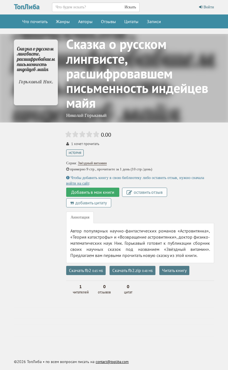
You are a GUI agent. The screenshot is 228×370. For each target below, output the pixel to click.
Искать (130, 7)
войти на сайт (77, 183)
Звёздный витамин (92, 163)
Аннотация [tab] (80, 217)
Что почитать (35, 21)
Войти (208, 7)
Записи (154, 21)
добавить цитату (90, 202)
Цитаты (131, 21)
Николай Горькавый (86, 115)
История (75, 153)
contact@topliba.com (112, 361)
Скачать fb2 (86, 270)
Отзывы (108, 21)
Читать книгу (174, 270)
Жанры (63, 21)
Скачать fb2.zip (132, 270)
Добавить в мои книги (92, 192)
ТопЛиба (26, 6)
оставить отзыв (148, 192)
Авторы (85, 21)
